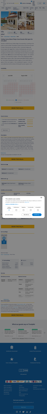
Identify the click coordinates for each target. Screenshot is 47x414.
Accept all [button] (36, 214)
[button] (23, 204)
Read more (27, 202)
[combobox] (41, 197)
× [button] (42, 197)
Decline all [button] (26, 214)
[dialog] (23, 207)
